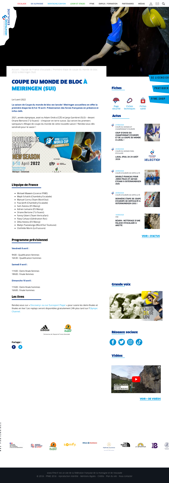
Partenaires (128, 4)
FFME (92, 4)
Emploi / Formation (108, 4)
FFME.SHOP (158, 99)
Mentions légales (88, 476)
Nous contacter (125, 476)
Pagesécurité (116, 107)
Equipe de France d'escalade (36, 70)
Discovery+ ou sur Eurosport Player (48, 305)
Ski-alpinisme (37, 4)
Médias (141, 4)
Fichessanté (143, 107)
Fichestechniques (129, 107)
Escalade (22, 4)
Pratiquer (161, 88)
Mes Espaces (150, 4)
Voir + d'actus (151, 236)
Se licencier (160, 78)
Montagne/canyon (57, 4)
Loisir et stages (77, 4)
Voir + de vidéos (150, 399)
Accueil (15, 70)
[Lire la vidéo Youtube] (136, 379)
